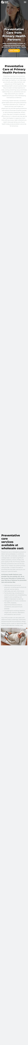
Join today (14, 50)
